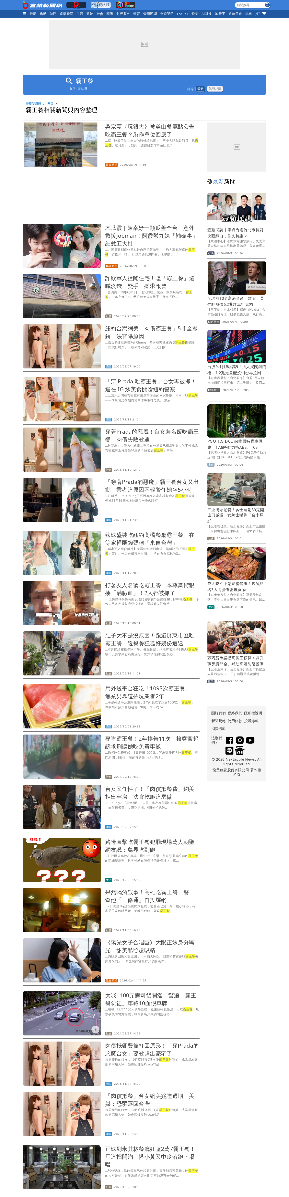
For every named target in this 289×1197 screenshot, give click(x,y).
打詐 (258, 13)
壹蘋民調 (150, 13)
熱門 (53, 13)
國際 (109, 13)
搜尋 (50, 103)
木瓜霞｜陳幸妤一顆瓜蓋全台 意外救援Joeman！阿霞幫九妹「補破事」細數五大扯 (151, 235)
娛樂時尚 (66, 13)
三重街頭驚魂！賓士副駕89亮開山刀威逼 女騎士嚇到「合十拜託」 (235, 515)
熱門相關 (215, 88)
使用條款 (235, 720)
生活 (79, 13)
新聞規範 (218, 720)
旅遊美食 (235, 13)
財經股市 (123, 13)
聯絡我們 (235, 713)
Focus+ (182, 14)
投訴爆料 (251, 720)
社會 (100, 13)
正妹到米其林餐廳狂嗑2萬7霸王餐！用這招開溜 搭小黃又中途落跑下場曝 (150, 1156)
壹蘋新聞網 (33, 103)
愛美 (194, 13)
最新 (33, 13)
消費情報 (218, 728)
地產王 (220, 13)
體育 (136, 13)
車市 (248, 13)
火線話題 (167, 13)
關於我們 (218, 713)
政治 (90, 13)
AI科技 (207, 13)
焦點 (43, 13)
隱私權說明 (252, 713)
